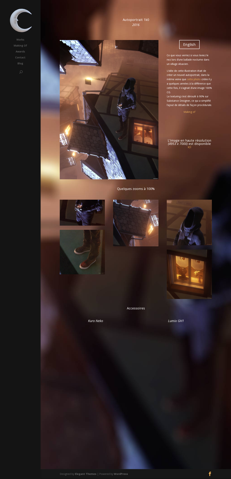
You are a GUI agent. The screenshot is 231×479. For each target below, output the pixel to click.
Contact (20, 57)
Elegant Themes (85, 474)
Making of (189, 112)
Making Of (20, 45)
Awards (20, 51)
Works (20, 39)
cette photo (194, 79)
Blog (20, 63)
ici (189, 147)
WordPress (121, 474)
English (189, 44)
